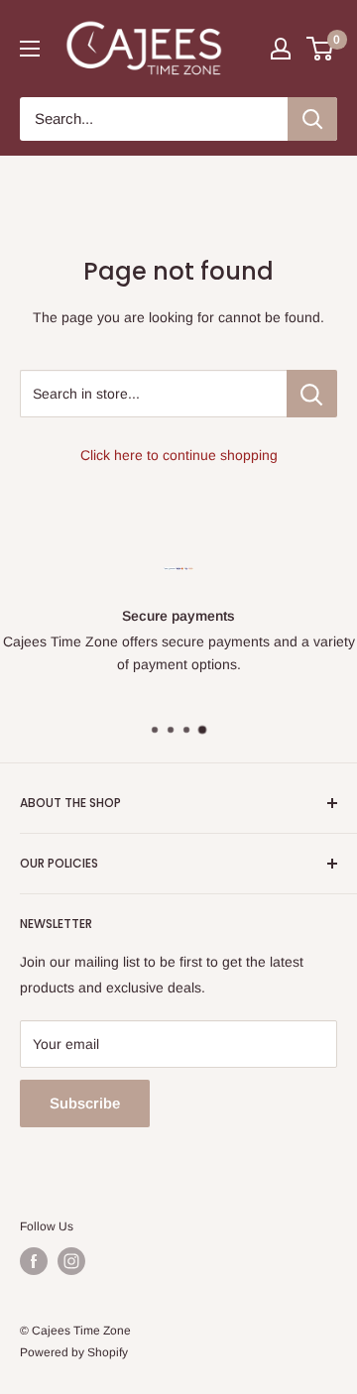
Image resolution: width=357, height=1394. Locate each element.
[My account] (281, 48)
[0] (320, 48)
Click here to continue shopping (179, 455)
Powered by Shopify (74, 1352)
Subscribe (85, 1103)
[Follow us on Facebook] (34, 1261)
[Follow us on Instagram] (71, 1261)
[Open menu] (30, 49)
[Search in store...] (312, 393)
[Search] (312, 119)
